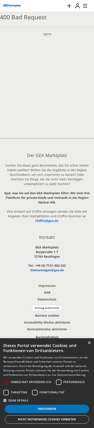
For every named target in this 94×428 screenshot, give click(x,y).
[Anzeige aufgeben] (69, 5)
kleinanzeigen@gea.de (47, 270)
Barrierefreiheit (47, 337)
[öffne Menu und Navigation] (83, 5)
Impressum (47, 286)
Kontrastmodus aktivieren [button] (47, 329)
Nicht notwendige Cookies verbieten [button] (47, 419)
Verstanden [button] (47, 409)
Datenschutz (47, 299)
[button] (47, 400)
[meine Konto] (77, 5)
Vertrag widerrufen (47, 308)
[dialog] (47, 383)
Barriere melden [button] (47, 315)
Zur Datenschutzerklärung (68, 375)
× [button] (89, 343)
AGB (47, 292)
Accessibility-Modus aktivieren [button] (47, 322)
